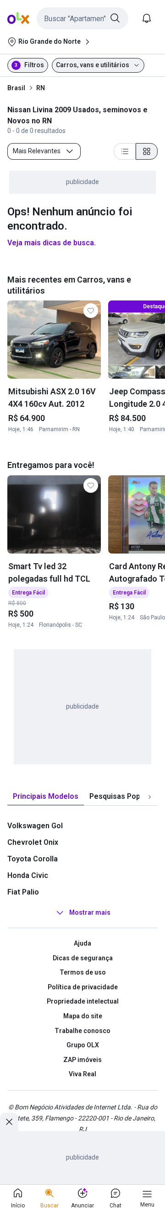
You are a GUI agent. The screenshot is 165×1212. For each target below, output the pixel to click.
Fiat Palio (23, 892)
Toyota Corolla (32, 858)
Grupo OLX (82, 1045)
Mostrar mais (89, 912)
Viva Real (82, 1074)
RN (40, 88)
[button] (82, 18)
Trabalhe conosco (82, 1030)
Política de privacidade (83, 987)
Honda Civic (27, 875)
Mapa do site (82, 1016)
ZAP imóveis (82, 1059)
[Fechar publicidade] (9, 1122)
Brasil (16, 88)
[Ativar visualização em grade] (147, 151)
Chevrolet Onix (32, 842)
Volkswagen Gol (35, 825)
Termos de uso (83, 972)
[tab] (45, 796)
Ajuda (82, 943)
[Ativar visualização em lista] (125, 151)
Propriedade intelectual (83, 1001)
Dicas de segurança (83, 958)
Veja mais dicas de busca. (51, 242)
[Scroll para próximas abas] (149, 797)
